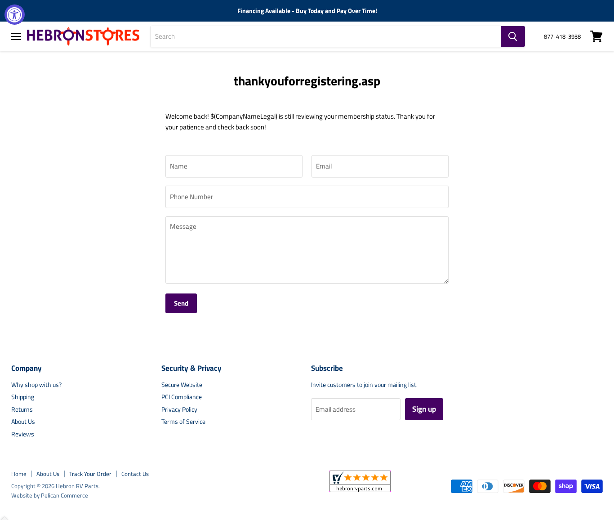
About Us (23, 421)
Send (181, 303)
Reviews (22, 434)
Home (19, 473)
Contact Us (135, 473)
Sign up (424, 409)
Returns (22, 409)
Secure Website (181, 384)
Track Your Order (90, 473)
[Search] (513, 36)
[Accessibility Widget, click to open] (14, 14)
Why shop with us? (36, 384)
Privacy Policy (179, 409)
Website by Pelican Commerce (49, 495)
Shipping (22, 396)
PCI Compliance (181, 396)
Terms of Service (183, 421)
